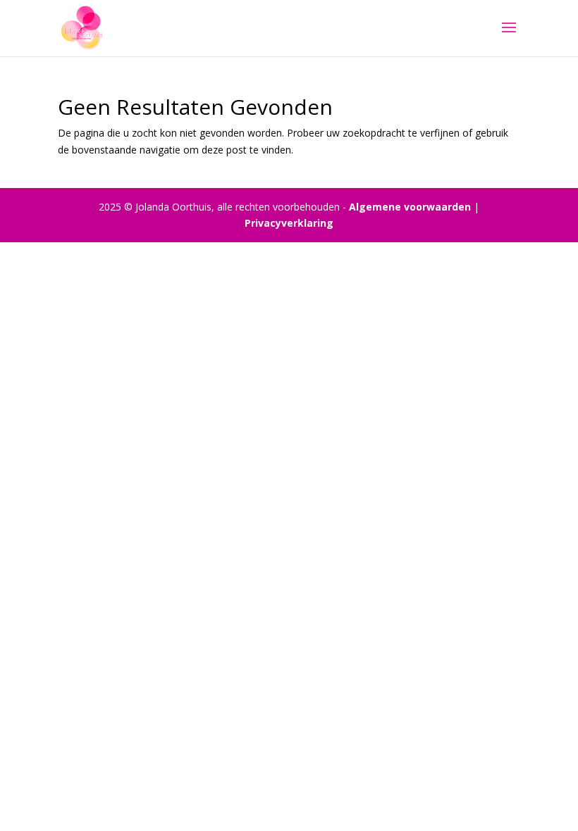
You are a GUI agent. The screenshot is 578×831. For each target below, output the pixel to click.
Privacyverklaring (289, 223)
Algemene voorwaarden (410, 206)
